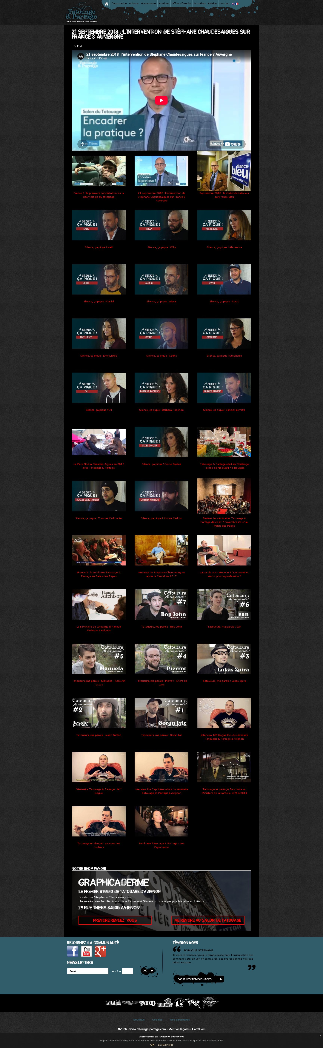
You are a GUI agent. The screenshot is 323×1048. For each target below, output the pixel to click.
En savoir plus (165, 1044)
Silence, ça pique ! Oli (99, 410)
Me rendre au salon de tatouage (208, 920)
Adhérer (134, 3)
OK (152, 1044)
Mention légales (179, 1029)
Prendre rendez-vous (115, 920)
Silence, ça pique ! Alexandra (224, 247)
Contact (224, 3)
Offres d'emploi (181, 3)
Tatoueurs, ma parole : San (224, 626)
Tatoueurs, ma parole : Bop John (161, 626)
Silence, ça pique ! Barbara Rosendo (161, 410)
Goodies (157, 1019)
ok (145, 970)
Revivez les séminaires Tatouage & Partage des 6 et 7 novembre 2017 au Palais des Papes (224, 522)
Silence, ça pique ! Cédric (161, 355)
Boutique (139, 1019)
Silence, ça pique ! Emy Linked (98, 355)
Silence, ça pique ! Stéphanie (224, 355)
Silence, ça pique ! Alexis (161, 301)
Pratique (164, 3)
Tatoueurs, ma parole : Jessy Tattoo (98, 735)
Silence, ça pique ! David (224, 301)
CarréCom (198, 1029)
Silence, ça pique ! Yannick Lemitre (224, 410)
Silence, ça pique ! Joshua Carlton (161, 518)
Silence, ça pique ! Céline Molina (161, 464)
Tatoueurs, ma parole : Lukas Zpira (224, 680)
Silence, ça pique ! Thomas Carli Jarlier (98, 518)
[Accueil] (82, 12)
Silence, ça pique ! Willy (161, 247)
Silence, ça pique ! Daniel (99, 301)
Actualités (199, 3)
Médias (212, 3)
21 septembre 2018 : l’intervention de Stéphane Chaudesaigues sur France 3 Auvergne (161, 196)
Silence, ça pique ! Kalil (99, 247)
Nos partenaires (180, 1019)
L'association (118, 3)
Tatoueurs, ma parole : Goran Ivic (161, 735)
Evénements (148, 3)
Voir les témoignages (195, 979)
